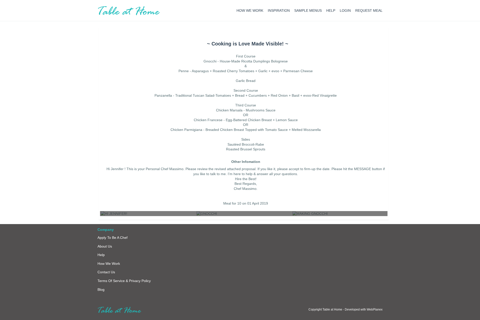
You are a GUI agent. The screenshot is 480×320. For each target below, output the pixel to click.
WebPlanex (374, 309)
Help (101, 255)
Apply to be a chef (113, 238)
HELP (330, 10)
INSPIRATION (279, 10)
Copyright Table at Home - (326, 309)
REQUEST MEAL (368, 10)
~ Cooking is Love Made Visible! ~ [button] (247, 43)
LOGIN (345, 10)
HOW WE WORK (249, 10)
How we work (109, 264)
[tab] (247, 43)
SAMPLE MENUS (308, 10)
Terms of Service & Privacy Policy (124, 281)
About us (105, 246)
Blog (101, 290)
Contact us (106, 272)
